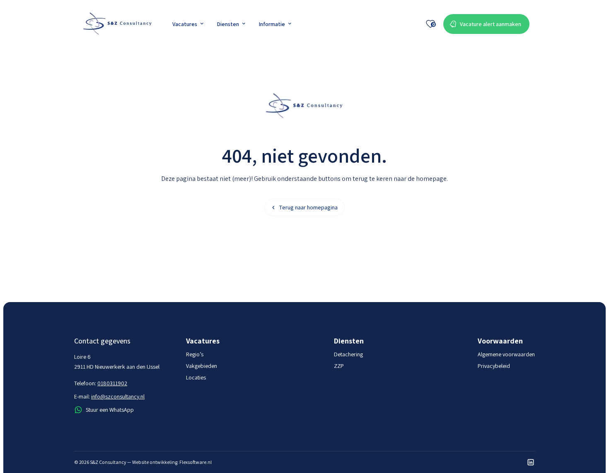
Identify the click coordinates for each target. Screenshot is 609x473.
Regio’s (194, 354)
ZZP (339, 366)
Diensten (228, 24)
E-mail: (109, 396)
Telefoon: (100, 383)
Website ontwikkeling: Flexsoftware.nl (172, 462)
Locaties (196, 377)
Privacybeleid (494, 366)
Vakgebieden (201, 366)
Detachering (348, 354)
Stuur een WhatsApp (110, 409)
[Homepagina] (117, 24)
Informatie (272, 24)
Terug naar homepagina (308, 207)
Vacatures (184, 24)
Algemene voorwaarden (506, 354)
